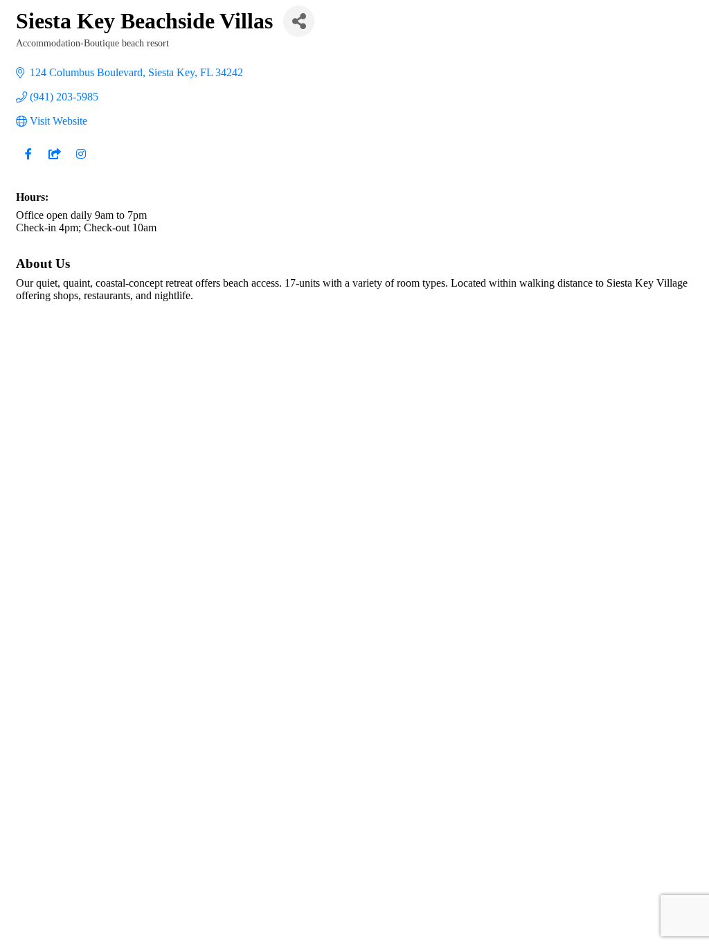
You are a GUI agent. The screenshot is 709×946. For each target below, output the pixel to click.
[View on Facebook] (28, 162)
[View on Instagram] (81, 162)
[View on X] (54, 162)
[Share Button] (298, 21)
